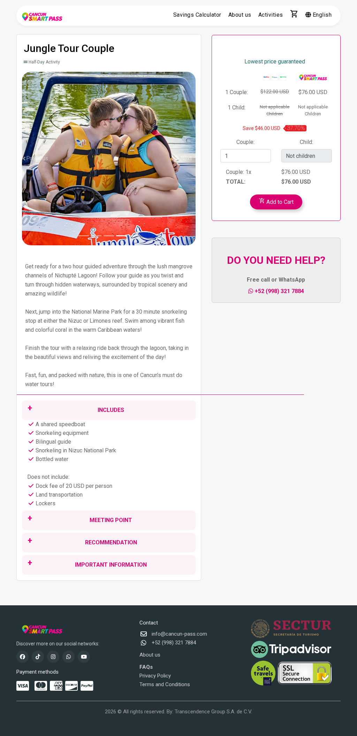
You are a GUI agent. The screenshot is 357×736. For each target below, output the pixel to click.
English (321, 15)
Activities (270, 15)
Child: (306, 142)
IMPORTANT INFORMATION (111, 564)
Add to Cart (276, 201)
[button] (35, 158)
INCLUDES (111, 410)
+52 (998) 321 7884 (278, 291)
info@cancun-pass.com (179, 634)
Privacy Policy (155, 676)
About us (239, 15)
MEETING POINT (111, 520)
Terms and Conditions (164, 684)
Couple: (245, 142)
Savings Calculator (197, 15)
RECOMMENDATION (111, 542)
